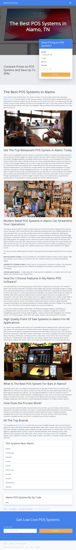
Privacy (31, 547)
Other (45, 62)
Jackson (8, 466)
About (5, 544)
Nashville (8, 487)
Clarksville (9, 457)
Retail (44, 58)
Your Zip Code (8, 527)
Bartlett (8, 449)
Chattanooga (10, 453)
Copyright (37, 547)
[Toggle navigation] (70, 3)
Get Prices (55, 75)
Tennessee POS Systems (26, 509)
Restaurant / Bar (47, 55)
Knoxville (8, 474)
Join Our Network (20, 544)
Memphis (8, 478)
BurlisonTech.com (11, 3)
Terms (26, 547)
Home (5, 509)
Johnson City (10, 470)
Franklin (8, 461)
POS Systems (13, 509)
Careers (11, 544)
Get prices (55, 531)
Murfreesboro (10, 483)
